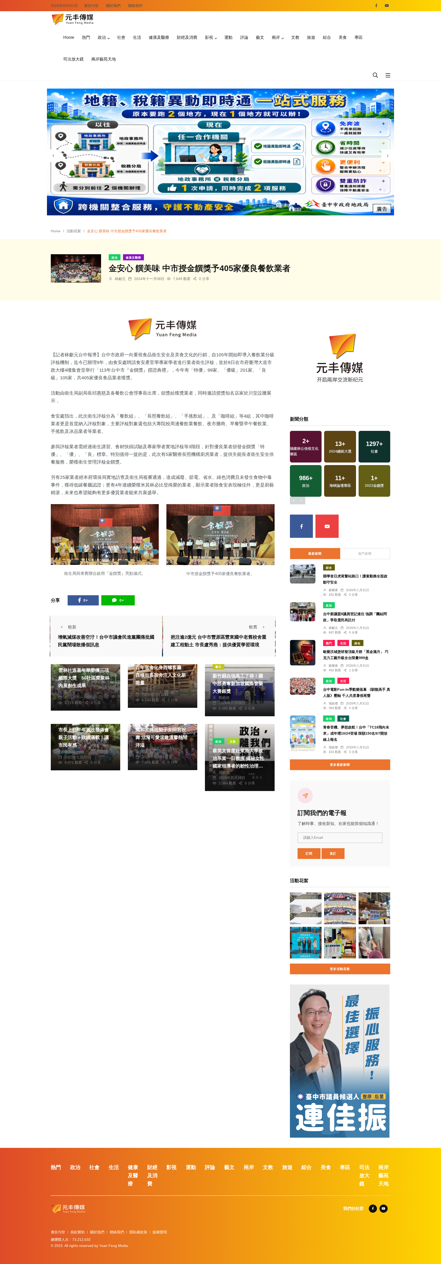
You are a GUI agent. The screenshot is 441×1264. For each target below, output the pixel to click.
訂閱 (309, 853)
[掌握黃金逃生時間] (163, 329)
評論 (244, 37)
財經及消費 (187, 37)
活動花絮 (74, 231)
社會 (121, 37)
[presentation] (53, 155)
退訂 (333, 853)
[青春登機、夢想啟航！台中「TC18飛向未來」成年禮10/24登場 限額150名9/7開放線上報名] (302, 733)
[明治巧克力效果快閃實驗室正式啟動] (306, 942)
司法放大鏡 (73, 59)
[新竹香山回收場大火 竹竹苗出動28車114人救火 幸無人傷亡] (306, 908)
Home (68, 37)
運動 (228, 37)
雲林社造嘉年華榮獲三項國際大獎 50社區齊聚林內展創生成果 (83, 678)
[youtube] (387, 6)
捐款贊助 (77, 1232)
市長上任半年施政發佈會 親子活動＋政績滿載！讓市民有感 (86, 737)
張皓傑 (224, 772)
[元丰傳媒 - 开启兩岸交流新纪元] (72, 18)
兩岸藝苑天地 (103, 59)
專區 (358, 37)
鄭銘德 (224, 698)
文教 (295, 37)
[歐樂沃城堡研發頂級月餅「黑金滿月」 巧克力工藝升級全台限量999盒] (302, 652)
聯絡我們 (135, 6)
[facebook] (376, 6)
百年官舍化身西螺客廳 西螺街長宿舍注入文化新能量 (161, 675)
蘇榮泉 (70, 692)
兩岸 (276, 37)
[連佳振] (339, 1061)
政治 (102, 37)
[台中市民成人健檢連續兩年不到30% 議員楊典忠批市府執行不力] (340, 942)
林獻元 (120, 279)
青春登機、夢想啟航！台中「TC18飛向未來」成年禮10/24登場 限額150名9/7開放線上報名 (356, 733)
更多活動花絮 (340, 969)
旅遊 (311, 37)
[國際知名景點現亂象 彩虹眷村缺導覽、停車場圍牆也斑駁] (374, 908)
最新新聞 (315, 553)
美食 (343, 37)
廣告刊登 (91, 6)
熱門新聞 (365, 553)
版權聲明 (160, 1232)
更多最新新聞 (340, 765)
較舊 (253, 627)
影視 (209, 37)
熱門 (86, 37)
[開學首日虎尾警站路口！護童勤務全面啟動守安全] (302, 574)
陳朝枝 (70, 752)
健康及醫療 (159, 37)
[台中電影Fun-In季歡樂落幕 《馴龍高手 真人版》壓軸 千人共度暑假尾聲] (302, 686)
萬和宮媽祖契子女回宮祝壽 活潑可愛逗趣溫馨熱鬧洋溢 (161, 737)
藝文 (260, 37)
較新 (72, 627)
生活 (137, 37)
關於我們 (113, 6)
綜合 (327, 37)
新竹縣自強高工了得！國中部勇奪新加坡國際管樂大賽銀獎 (238, 683)
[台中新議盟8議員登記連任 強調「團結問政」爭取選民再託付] (302, 611)
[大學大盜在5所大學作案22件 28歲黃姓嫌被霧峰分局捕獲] (374, 942)
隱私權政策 (138, 1232)
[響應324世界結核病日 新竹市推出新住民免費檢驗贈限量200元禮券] (340, 908)
